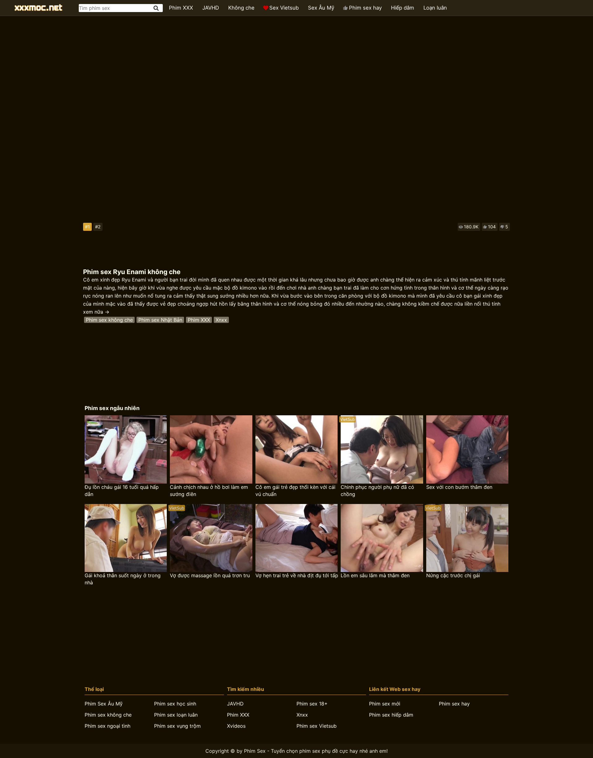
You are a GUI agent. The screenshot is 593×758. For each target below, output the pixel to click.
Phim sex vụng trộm (177, 726)
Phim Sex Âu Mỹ (104, 704)
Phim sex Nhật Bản (160, 320)
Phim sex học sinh (175, 704)
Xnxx (221, 320)
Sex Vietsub (284, 8)
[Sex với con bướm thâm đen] (467, 449)
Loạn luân (435, 8)
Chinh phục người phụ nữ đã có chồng (377, 490)
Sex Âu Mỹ (321, 8)
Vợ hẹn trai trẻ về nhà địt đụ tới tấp (296, 575)
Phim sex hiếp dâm (391, 715)
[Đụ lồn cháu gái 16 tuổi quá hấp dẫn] (125, 449)
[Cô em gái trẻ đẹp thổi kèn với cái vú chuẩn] (296, 449)
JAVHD (210, 8)
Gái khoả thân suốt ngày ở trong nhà (123, 579)
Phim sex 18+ (312, 704)
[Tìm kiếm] (157, 8)
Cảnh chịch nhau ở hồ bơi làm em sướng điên (209, 490)
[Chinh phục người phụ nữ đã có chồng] (381, 449)
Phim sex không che (109, 320)
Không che (241, 8)
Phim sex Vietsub (316, 726)
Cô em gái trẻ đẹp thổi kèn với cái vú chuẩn (295, 490)
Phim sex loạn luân (176, 715)
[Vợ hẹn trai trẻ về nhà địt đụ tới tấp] (296, 538)
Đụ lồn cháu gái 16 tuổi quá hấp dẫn (122, 490)
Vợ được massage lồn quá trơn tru (210, 575)
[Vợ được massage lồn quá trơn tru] (211, 538)
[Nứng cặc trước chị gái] (467, 538)
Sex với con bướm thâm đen (459, 487)
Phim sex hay (365, 8)
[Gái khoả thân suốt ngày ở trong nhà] (125, 538)
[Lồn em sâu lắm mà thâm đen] (381, 538)
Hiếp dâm (402, 8)
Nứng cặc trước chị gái (453, 575)
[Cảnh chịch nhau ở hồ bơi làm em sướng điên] (211, 449)
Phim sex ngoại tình (107, 726)
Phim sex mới (384, 704)
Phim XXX (181, 8)
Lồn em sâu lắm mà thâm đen (375, 575)
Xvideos (236, 726)
